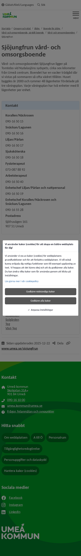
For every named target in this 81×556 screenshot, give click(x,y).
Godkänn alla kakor (41, 300)
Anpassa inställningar (42, 309)
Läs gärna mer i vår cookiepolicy (21, 281)
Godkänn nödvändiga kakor (40, 291)
